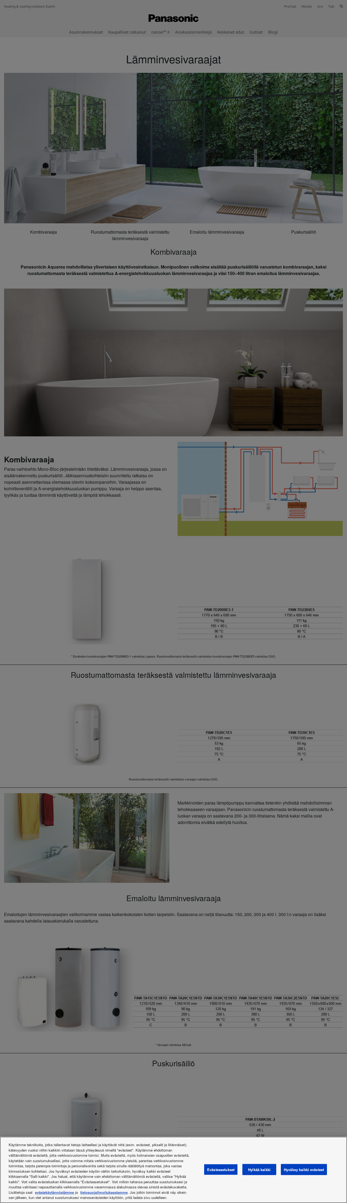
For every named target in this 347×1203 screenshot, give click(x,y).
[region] (173, 1170)
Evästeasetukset (220, 1169)
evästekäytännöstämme (54, 1192)
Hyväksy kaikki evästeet (304, 1169)
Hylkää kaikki (259, 1169)
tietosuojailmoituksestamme (104, 1192)
